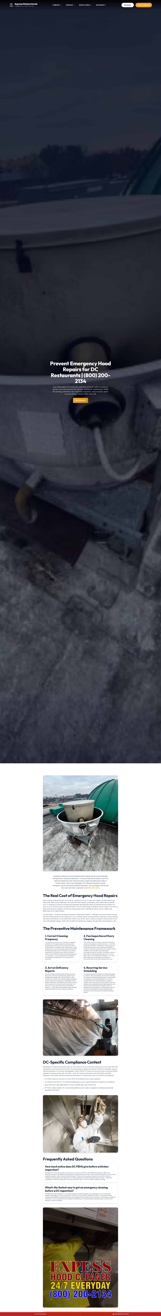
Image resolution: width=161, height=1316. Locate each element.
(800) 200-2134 (93, 888)
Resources (100, 5)
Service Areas (84, 5)
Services (69, 5)
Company (56, 5)
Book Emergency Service (122, 1314)
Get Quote (127, 5)
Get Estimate (80, 400)
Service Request (143, 5)
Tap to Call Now (41, 1314)
